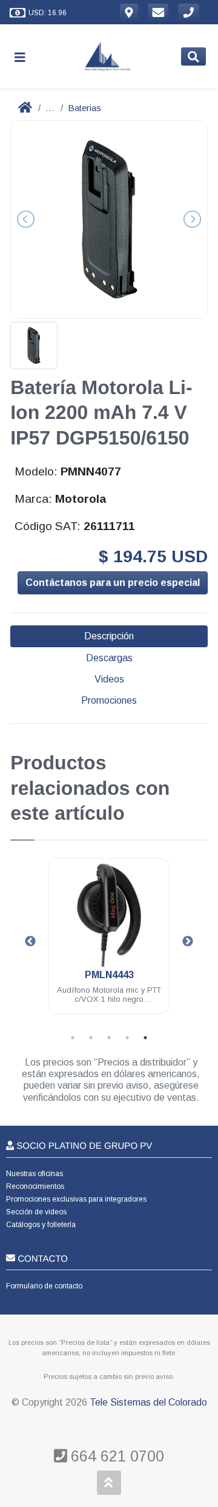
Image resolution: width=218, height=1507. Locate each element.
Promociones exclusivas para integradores (76, 1199)
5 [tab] (145, 1038)
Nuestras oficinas (34, 1173)
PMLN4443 (109, 975)
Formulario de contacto (44, 1286)
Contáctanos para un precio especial (112, 582)
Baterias (84, 108)
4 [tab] (127, 1038)
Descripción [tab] (109, 636)
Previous (30, 942)
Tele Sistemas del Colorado (148, 1402)
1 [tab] (73, 1038)
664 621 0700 (115, 1455)
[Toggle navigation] (25, 57)
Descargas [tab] (109, 658)
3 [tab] (109, 1038)
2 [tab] (91, 1038)
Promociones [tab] (109, 700)
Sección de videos (36, 1212)
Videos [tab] (109, 679)
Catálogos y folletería (41, 1224)
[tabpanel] (109, 943)
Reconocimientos (35, 1186)
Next (188, 942)
